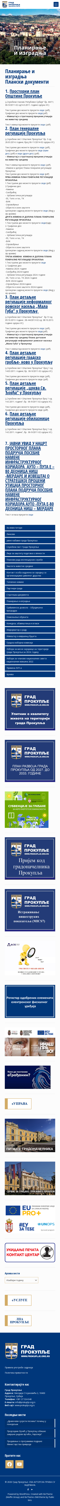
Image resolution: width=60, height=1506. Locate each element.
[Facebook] (28, 1489)
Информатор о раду (17, 629)
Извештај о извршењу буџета (21, 636)
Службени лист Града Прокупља (23, 547)
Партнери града (14, 588)
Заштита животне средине (20, 566)
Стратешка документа (18, 594)
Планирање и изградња (18, 601)
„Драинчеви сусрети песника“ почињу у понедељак (26, 1423)
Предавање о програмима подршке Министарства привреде (24, 1443)
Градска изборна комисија (20, 642)
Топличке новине (15, 582)
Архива (10, 674)
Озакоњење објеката (17, 617)
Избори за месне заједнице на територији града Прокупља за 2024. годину (27, 650)
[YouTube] (31, 1489)
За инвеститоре (14, 527)
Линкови (11, 534)
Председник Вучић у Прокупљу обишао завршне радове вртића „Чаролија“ (26, 1433)
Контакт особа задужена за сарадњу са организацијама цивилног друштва (26, 574)
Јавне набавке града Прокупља (22, 540)
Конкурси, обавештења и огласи (23, 623)
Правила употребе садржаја (19, 1367)
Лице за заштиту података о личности (26, 553)
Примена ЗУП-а (14, 668)
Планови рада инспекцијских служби (25, 559)
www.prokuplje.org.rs (25, 1405)
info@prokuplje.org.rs (25, 1402)
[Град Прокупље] (12, 4)
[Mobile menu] (56, 4)
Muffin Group (13, 1497)
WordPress (24, 1494)
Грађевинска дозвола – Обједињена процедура (25, 609)
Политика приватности (16, 1372)
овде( (40, 113)
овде (41, 110)
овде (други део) (25, 153)
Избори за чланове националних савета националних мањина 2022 (27, 660)
